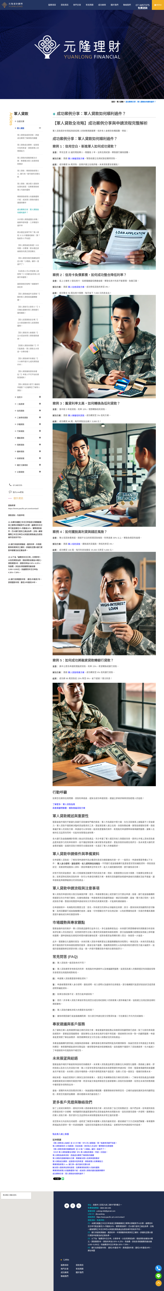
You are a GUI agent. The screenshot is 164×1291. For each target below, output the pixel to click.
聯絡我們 (127, 5)
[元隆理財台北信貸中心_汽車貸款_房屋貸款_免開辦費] (82, 49)
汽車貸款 (20, 431)
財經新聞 (20, 458)
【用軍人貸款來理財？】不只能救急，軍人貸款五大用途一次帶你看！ (28, 348)
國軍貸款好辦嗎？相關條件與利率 (28, 285)
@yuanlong (100, 1214)
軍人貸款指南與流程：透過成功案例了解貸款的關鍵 (73, 1155)
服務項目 (52, 5)
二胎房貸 (20, 404)
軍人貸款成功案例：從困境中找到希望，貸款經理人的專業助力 (78, 1161)
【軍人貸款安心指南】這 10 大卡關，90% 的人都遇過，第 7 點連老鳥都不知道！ (85, 1143)
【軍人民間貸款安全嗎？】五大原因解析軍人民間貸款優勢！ (28, 323)
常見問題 (89, 5)
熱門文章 (77, 5)
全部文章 (20, 121)
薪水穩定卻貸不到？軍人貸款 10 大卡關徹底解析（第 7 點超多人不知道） (28, 235)
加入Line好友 (18, 492)
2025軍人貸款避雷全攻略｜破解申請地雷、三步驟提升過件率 (28, 222)
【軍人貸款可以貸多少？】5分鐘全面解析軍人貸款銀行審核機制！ (28, 310)
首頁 (113, 102)
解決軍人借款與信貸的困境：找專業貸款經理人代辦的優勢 (76, 1167)
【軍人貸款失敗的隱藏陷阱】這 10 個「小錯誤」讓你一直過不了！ (79, 1149)
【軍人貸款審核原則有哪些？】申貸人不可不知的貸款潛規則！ (28, 374)
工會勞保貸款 (22, 418)
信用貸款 (20, 411)
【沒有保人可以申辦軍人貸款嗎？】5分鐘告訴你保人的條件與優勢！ (28, 274)
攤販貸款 (20, 438)
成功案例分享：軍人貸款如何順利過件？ (141, 102)
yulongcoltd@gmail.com (106, 1211)
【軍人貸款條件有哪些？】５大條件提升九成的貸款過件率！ (28, 361)
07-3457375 (142, 6)
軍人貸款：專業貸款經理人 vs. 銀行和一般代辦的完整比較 (28, 174)
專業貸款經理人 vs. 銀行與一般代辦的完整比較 (71, 1164)
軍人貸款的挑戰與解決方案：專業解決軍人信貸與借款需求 (76, 1158)
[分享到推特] (66, 1205)
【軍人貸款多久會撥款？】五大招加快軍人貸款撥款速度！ (28, 336)
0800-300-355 (105, 1208)
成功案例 (102, 5)
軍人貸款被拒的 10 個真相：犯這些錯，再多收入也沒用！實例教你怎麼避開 (83, 1146)
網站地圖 (91, 1251)
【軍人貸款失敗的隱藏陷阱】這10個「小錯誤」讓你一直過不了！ (28, 261)
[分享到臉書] (72, 1205)
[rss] (78, 1205)
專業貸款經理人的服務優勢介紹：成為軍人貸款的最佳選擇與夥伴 (79, 1170)
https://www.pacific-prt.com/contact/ (23, 508)
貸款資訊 (64, 5)
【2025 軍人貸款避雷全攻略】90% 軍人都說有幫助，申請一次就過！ (80, 1152)
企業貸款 (20, 472)
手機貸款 (20, 424)
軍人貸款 (120, 102)
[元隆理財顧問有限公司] (16, 5)
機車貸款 (20, 451)
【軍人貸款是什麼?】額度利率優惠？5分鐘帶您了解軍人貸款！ (28, 387)
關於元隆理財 (22, 465)
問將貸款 (20, 445)
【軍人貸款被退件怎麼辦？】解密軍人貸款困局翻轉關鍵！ (28, 297)
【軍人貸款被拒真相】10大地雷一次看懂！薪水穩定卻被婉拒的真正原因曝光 (28, 248)
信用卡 (19, 397)
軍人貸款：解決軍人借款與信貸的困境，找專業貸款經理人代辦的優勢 (28, 187)
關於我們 (114, 5)
